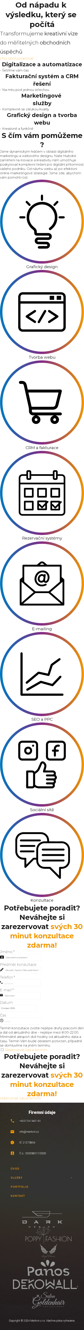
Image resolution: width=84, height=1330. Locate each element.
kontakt (18, 1195)
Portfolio (20, 1186)
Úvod (15, 1168)
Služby (17, 1177)
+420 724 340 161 (30, 1121)
